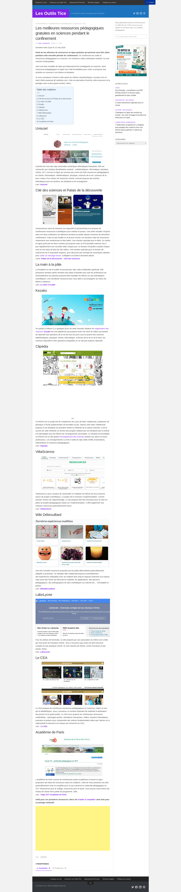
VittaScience (43, 110)
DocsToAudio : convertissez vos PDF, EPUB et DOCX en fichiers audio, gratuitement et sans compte (129, 92)
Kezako (41, 104)
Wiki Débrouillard (44, 113)
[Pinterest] (144, 13)
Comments (44, 868)
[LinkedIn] (141, 13)
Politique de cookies (109, 2)
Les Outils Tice (51, 13)
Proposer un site (41, 2)
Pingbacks (60, 868)
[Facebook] (137, 13)
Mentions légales (94, 2)
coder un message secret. (51, 256)
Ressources (127, 110)
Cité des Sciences (72, 259)
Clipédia (41, 107)
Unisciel (41, 96)
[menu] (150, 2)
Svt (84, 24)
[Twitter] (134, 13)
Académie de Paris (46, 121)
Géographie (119, 100)
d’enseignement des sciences (71, 437)
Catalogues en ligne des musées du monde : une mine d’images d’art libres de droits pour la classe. (130, 115)
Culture (118, 110)
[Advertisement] (73, 402)
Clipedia (43, 446)
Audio (117, 88)
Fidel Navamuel (44, 43)
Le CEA (41, 119)
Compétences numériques (60, 24)
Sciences (77, 24)
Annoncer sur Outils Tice (58, 2)
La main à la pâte (44, 101)
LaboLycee (42, 116)
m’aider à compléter (86, 799)
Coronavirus (41, 24)
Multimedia (130, 100)
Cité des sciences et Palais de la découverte (54, 99)
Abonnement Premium (77, 2)
